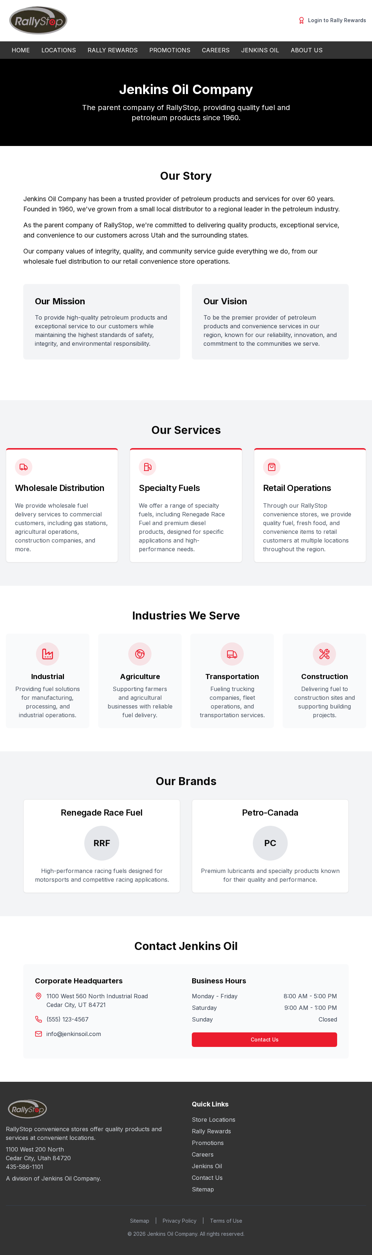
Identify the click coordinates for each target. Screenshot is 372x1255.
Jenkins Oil (207, 1166)
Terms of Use (226, 1221)
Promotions (208, 1142)
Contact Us (265, 1039)
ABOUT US (307, 50)
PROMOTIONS (169, 50)
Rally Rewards (211, 1131)
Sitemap (203, 1189)
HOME (21, 50)
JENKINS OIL (260, 50)
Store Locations (213, 1119)
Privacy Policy (180, 1221)
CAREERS (216, 50)
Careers (203, 1154)
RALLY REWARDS (113, 50)
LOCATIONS (58, 50)
